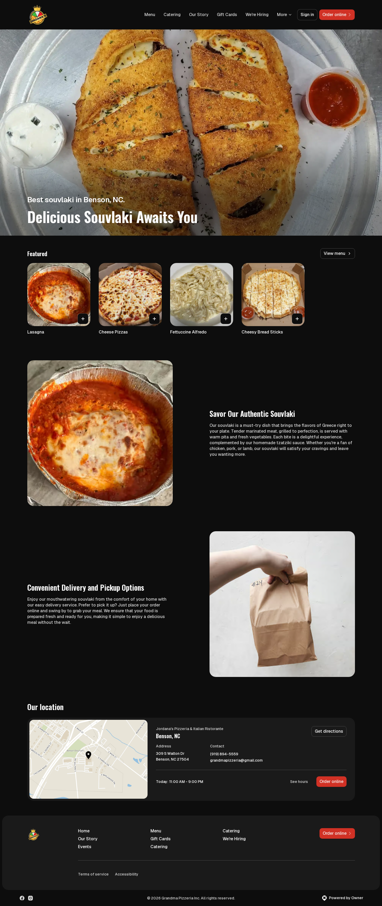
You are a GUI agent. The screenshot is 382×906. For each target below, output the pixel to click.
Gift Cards (227, 14)
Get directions (329, 731)
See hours (299, 781)
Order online (331, 781)
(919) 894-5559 (224, 754)
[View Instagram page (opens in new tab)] (30, 898)
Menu (149, 14)
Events (84, 846)
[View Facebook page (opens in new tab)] (22, 898)
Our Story (198, 14)
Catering (172, 14)
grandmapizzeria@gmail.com (236, 760)
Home (84, 831)
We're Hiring (257, 14)
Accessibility (126, 874)
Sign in (307, 14)
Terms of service (93, 874)
